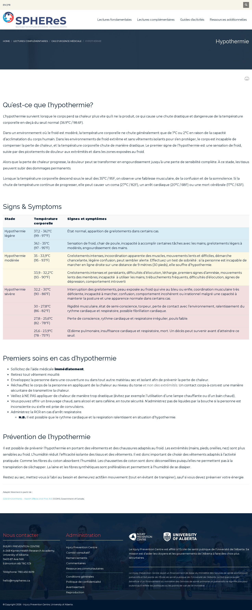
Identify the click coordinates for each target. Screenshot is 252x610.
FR (9, 4)
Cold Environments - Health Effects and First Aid (27, 498)
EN (4, 4)
